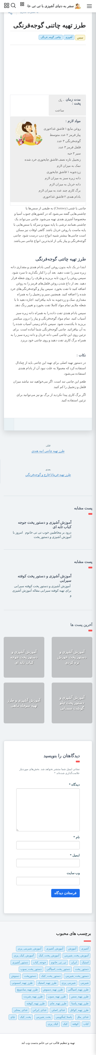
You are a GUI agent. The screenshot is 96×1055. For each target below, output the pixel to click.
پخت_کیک (25, 1016)
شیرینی (84, 982)
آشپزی (68, 37)
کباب (86, 1023)
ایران (74, 962)
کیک (65, 1023)
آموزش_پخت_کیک (49, 955)
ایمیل (75, 855)
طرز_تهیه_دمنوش (53, 989)
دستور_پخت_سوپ (31, 969)
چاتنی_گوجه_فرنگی (51, 37)
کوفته (75, 1023)
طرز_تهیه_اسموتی (22, 982)
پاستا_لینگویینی (64, 1016)
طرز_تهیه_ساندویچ (27, 989)
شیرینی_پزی (69, 982)
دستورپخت (30, 975)
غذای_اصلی (58, 1010)
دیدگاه (74, 784)
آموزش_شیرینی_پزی (29, 948)
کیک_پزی (53, 1023)
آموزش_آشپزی (54, 948)
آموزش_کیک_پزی (24, 955)
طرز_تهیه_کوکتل (79, 1010)
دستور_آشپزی (20, 962)
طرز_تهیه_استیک (47, 982)
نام (76, 837)
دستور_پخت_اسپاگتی (58, 969)
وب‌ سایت (73, 873)
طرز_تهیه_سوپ (57, 996)
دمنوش (15, 975)
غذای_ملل (83, 1016)
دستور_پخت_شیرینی (77, 975)
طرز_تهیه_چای (58, 1003)
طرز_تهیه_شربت (33, 996)
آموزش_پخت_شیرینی (76, 955)
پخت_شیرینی (43, 1016)
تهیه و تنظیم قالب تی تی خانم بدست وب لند (48, 1043)
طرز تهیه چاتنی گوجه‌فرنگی (49, 25)
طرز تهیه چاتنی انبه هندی (48, 451)
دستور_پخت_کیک (51, 975)
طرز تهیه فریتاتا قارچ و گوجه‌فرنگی (48, 474)
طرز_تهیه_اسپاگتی (78, 989)
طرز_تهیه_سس (80, 996)
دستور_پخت (82, 969)
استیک (85, 962)
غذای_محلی (21, 1010)
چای (12, 1016)
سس (80, 37)
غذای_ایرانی (39, 1010)
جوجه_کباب (39, 962)
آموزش (72, 948)
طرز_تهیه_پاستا (80, 1003)
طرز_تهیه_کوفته (36, 1003)
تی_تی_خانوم (58, 962)
